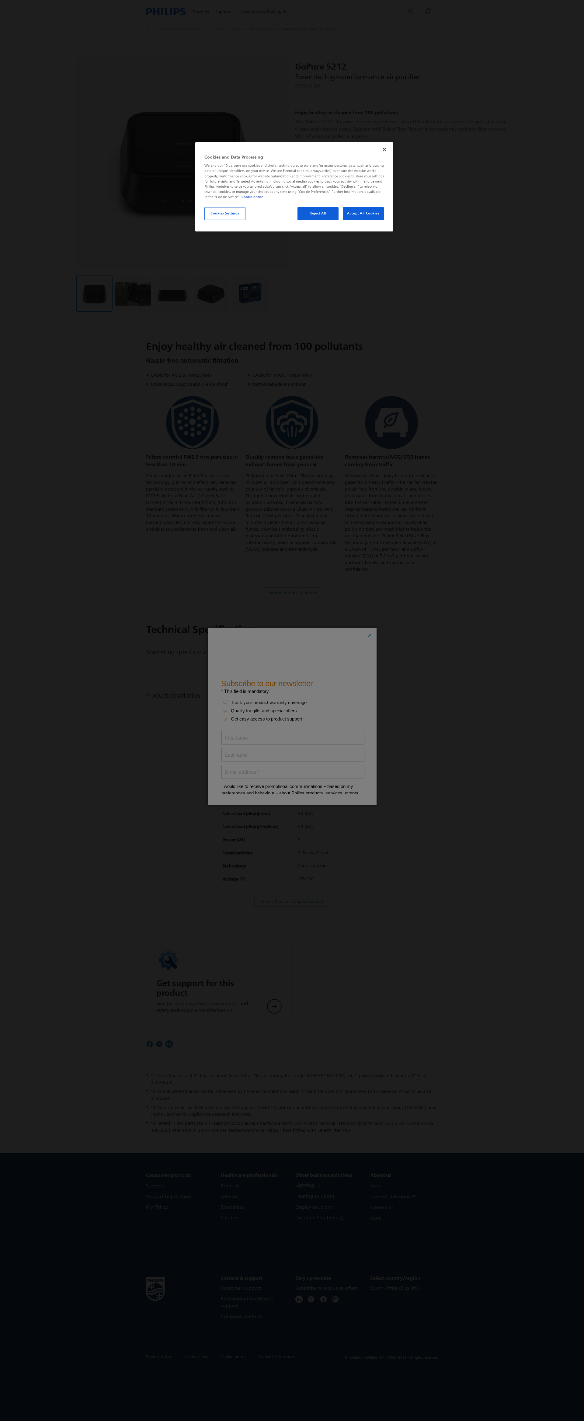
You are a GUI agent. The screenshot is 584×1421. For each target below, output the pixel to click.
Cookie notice (252, 197)
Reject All (318, 213)
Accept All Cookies (363, 213)
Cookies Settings (224, 213)
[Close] (384, 149)
